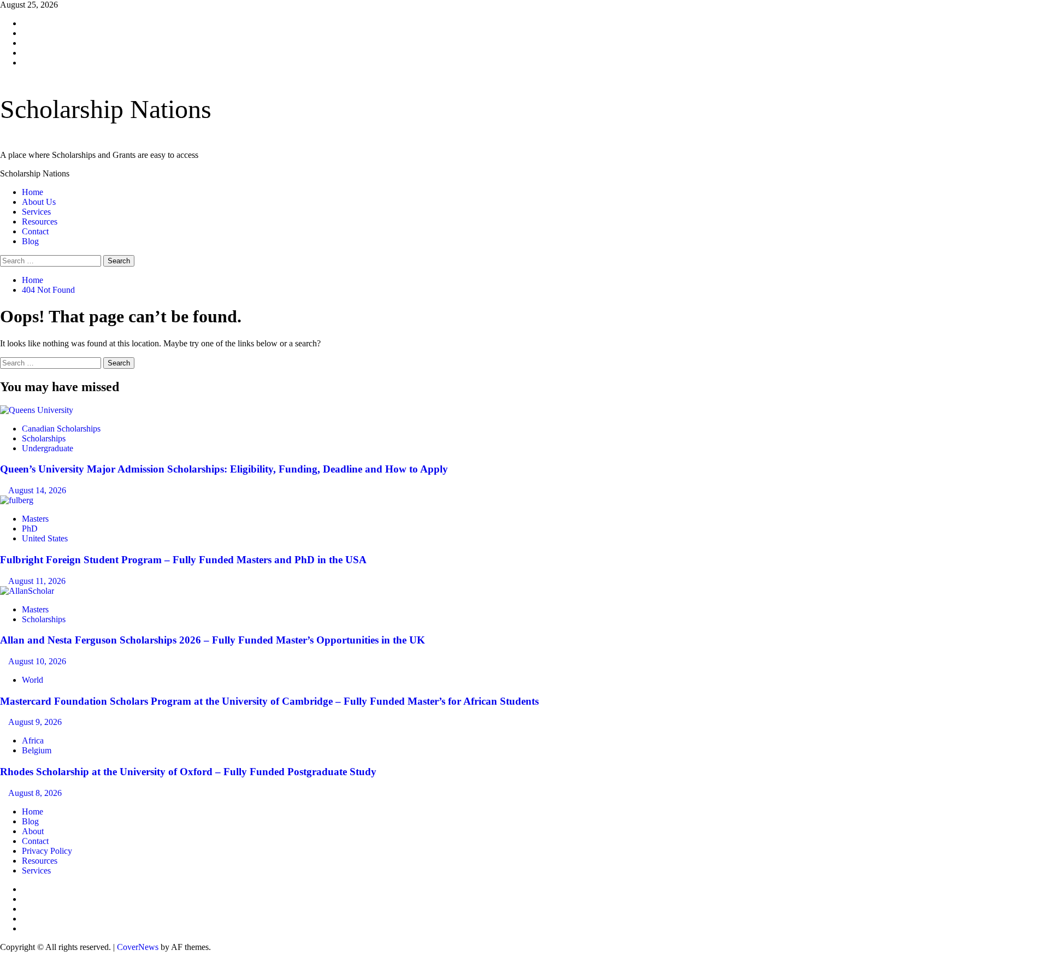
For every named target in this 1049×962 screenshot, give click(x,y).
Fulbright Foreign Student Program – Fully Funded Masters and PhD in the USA (183, 559)
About (33, 831)
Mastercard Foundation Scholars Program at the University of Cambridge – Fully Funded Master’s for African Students (269, 701)
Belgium (36, 750)
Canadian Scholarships (61, 428)
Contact (35, 231)
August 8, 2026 (35, 793)
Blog (30, 241)
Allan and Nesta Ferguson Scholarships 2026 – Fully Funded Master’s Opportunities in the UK (212, 640)
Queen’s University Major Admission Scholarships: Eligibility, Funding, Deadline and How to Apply (224, 469)
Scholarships (44, 438)
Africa (33, 740)
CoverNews (137, 947)
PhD (30, 528)
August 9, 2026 (35, 722)
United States (45, 538)
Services (36, 211)
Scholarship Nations (105, 109)
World (32, 679)
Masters (35, 518)
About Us (39, 201)
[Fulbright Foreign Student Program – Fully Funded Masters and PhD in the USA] (16, 500)
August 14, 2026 (37, 490)
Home (32, 192)
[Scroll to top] (3, 956)
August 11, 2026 (37, 581)
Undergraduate (47, 448)
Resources (39, 221)
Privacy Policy (47, 850)
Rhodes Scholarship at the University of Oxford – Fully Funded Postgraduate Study (188, 771)
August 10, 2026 (37, 661)
